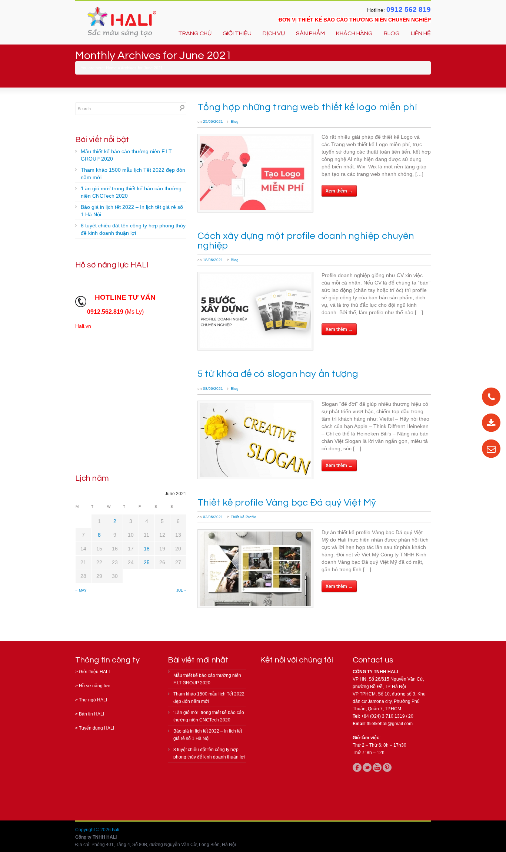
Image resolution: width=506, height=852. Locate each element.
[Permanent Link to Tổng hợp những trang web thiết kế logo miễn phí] (255, 173)
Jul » (181, 590)
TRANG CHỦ (195, 33)
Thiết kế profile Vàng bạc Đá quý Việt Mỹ (286, 502)
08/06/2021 (213, 388)
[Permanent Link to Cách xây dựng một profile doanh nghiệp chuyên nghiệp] (255, 311)
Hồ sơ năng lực (94, 685)
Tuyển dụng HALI (96, 728)
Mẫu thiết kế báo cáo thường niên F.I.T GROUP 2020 (126, 155)
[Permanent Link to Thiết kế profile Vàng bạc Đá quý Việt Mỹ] (255, 568)
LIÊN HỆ (421, 33)
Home (111, 68)
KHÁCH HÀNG (354, 33)
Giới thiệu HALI (94, 671)
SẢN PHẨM (310, 33)
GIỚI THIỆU (237, 33)
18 (147, 549)
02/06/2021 (213, 517)
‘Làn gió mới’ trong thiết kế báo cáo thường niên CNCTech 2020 (131, 192)
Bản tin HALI (91, 714)
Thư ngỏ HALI (93, 700)
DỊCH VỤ (274, 33)
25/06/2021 (213, 121)
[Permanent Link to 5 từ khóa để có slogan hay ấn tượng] (255, 440)
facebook (357, 767)
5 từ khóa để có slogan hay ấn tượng (278, 374)
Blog (235, 121)
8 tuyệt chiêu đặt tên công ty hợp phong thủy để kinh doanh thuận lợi (133, 229)
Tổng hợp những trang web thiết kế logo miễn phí (307, 107)
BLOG (392, 33)
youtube (377, 767)
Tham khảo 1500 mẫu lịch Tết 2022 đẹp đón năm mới (133, 173)
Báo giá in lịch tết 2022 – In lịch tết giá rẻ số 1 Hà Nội (132, 210)
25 (147, 562)
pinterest (387, 767)
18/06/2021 (213, 260)
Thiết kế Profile (243, 517)
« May (81, 590)
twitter (367, 767)
